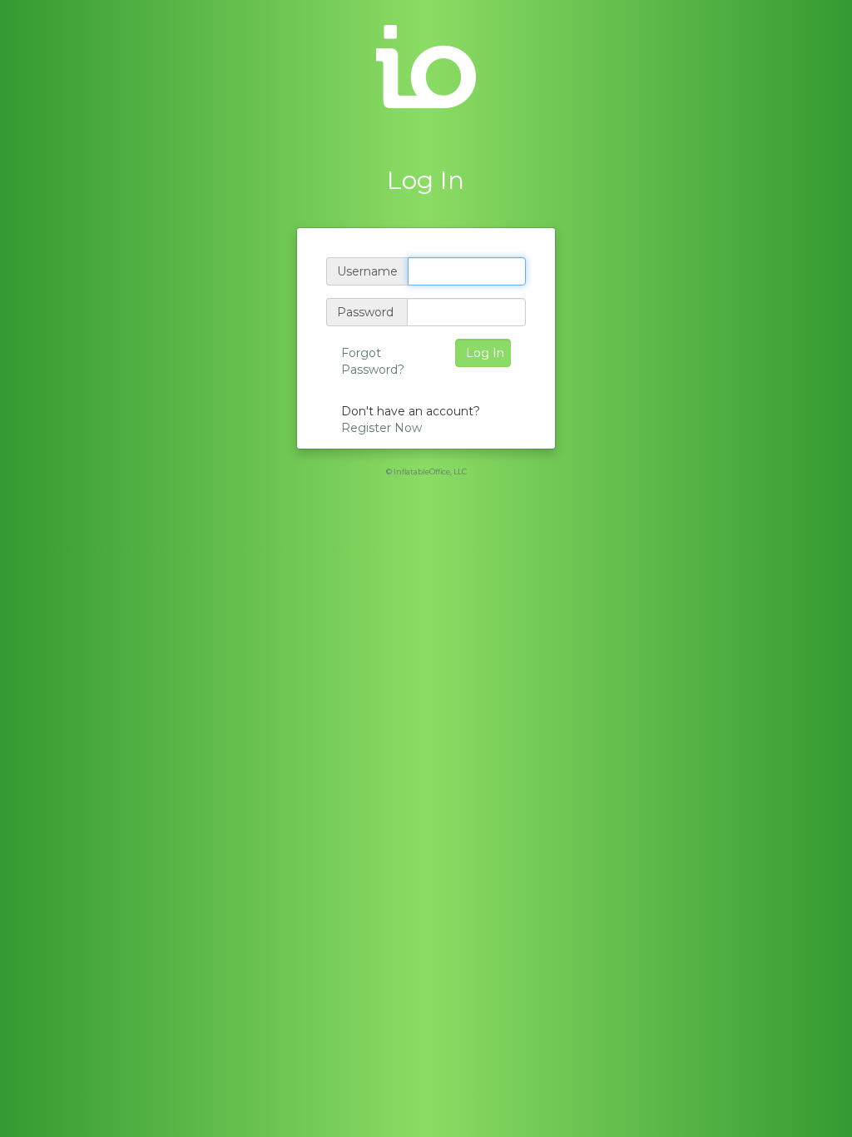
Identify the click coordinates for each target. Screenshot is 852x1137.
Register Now (381, 427)
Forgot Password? (372, 361)
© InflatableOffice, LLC (426, 471)
